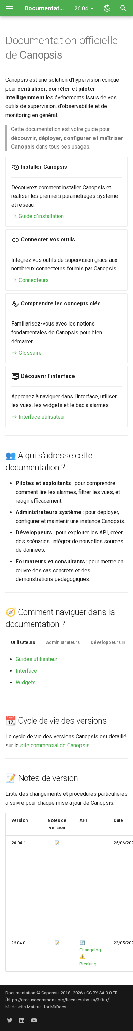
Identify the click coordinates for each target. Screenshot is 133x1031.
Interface (26, 670)
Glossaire (29, 352)
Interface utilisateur (41, 416)
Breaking (88, 963)
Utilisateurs (23, 642)
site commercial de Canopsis (55, 745)
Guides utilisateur (36, 659)
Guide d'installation (40, 216)
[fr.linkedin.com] (21, 1020)
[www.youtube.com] (34, 1020)
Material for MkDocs (46, 1006)
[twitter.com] (9, 1020)
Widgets (26, 682)
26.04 (81, 8)
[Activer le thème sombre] (107, 8)
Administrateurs (63, 642)
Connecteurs (33, 280)
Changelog (90, 949)
